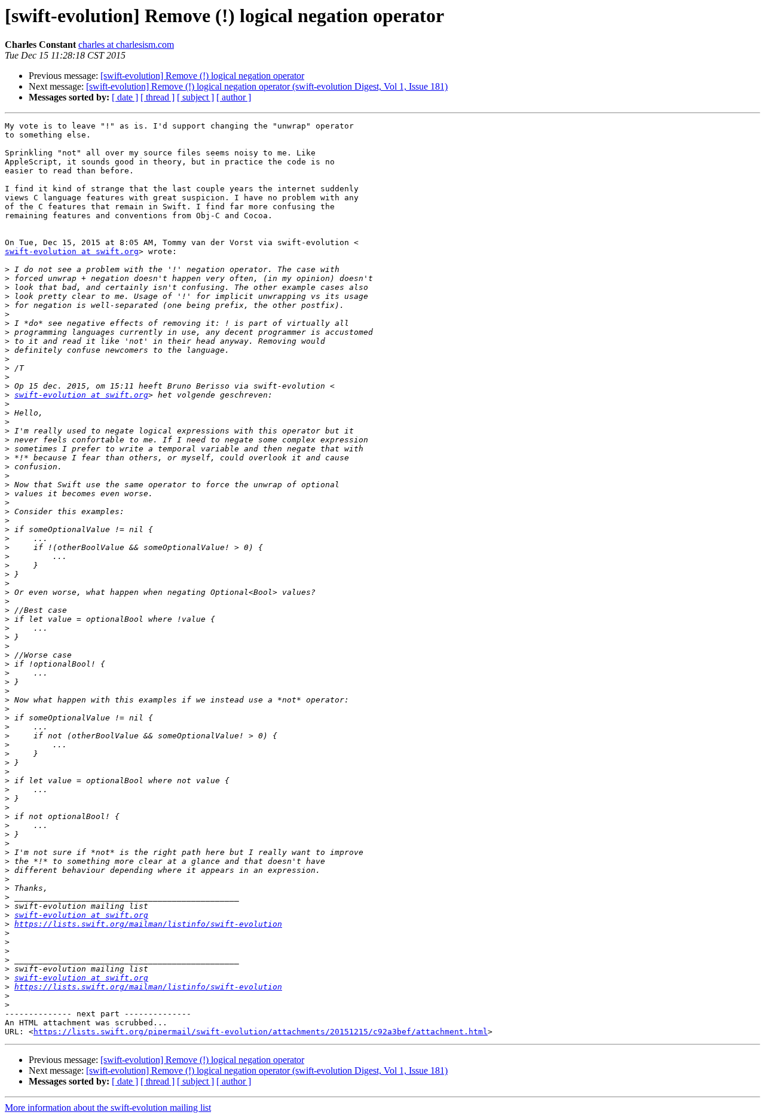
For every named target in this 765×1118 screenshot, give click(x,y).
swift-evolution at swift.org (72, 251)
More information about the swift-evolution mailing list (108, 1107)
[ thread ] (157, 97)
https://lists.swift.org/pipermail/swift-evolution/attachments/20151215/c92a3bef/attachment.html (260, 1031)
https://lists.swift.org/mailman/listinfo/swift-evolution (148, 924)
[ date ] (125, 97)
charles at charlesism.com (126, 44)
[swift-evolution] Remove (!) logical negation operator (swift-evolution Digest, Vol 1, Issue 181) (267, 86)
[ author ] (233, 97)
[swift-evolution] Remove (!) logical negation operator (202, 76)
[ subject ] (195, 97)
